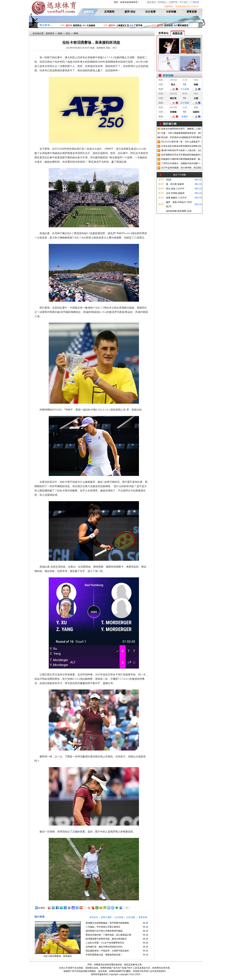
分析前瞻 (171, 11)
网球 (76, 33)
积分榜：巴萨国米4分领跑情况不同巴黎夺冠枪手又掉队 (181, 137)
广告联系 (194, 2)
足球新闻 (109, 11)
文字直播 (184, 89)
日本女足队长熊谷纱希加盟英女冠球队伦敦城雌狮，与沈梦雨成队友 (181, 146)
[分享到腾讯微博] (61, 907)
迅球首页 (93, 917)
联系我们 (162, 2)
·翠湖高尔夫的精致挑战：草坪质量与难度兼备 (107, 923)
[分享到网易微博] (69, 907)
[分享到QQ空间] (53, 907)
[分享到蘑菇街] (101, 907)
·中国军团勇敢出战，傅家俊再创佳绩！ (104, 954)
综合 (68, 33)
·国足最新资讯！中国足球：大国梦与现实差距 (107, 950)
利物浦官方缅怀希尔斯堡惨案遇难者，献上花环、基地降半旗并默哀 (181, 159)
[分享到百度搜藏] (73, 907)
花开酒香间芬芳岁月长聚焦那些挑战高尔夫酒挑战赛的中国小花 (181, 154)
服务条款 (151, 2)
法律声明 (173, 2)
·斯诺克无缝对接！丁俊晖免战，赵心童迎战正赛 (108, 935)
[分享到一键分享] (77, 907)
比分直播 (150, 11)
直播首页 (89, 11)
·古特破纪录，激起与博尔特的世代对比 (104, 946)
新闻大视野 (106, 917)
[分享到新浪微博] (49, 907)
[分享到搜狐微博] (93, 907)
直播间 (184, 116)
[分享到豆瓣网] (97, 907)
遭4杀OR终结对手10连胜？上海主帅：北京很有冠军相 (181, 150)
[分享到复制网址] (85, 907)
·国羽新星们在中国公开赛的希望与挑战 (104, 931)
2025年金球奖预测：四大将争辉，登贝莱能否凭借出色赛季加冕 (181, 167)
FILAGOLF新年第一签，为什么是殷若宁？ (181, 141)
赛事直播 (192, 11)
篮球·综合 (130, 11)
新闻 (60, 33)
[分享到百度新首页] (121, 907)
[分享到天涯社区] (113, 907)
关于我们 (184, 2)
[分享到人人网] (65, 907)
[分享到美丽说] (89, 907)
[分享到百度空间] (105, 907)
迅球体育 (50, 33)
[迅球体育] (53, 14)
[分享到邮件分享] (109, 907)
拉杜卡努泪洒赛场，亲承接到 (57, 956)
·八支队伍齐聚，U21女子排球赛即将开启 (104, 943)
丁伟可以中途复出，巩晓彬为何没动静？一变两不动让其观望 (181, 163)
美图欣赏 (178, 33)
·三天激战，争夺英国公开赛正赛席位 (102, 927)
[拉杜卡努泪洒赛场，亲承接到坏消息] (57, 953)
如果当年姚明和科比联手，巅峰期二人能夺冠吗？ (181, 128)
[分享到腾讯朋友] (117, 907)
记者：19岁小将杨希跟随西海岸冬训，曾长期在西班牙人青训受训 (181, 133)
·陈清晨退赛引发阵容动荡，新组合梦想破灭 (106, 939)
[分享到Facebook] (57, 907)
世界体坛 (163, 33)
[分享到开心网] (81, 907)
